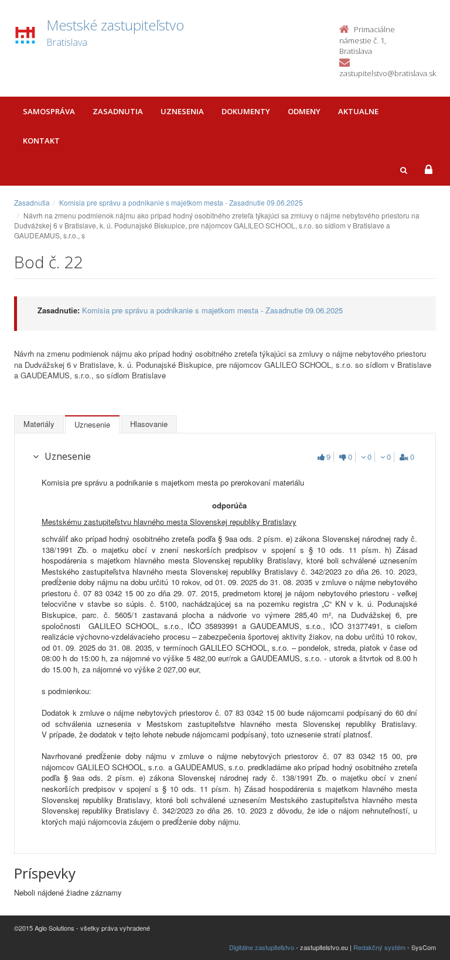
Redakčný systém (379, 947)
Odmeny (304, 111)
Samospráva (49, 111)
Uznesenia (182, 111)
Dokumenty (245, 111)
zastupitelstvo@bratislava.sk (387, 73)
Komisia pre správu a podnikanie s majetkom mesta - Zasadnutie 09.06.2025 (181, 202)
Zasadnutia (118, 111)
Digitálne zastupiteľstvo (261, 947)
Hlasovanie (149, 423)
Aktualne (358, 111)
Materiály (38, 423)
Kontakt (41, 140)
